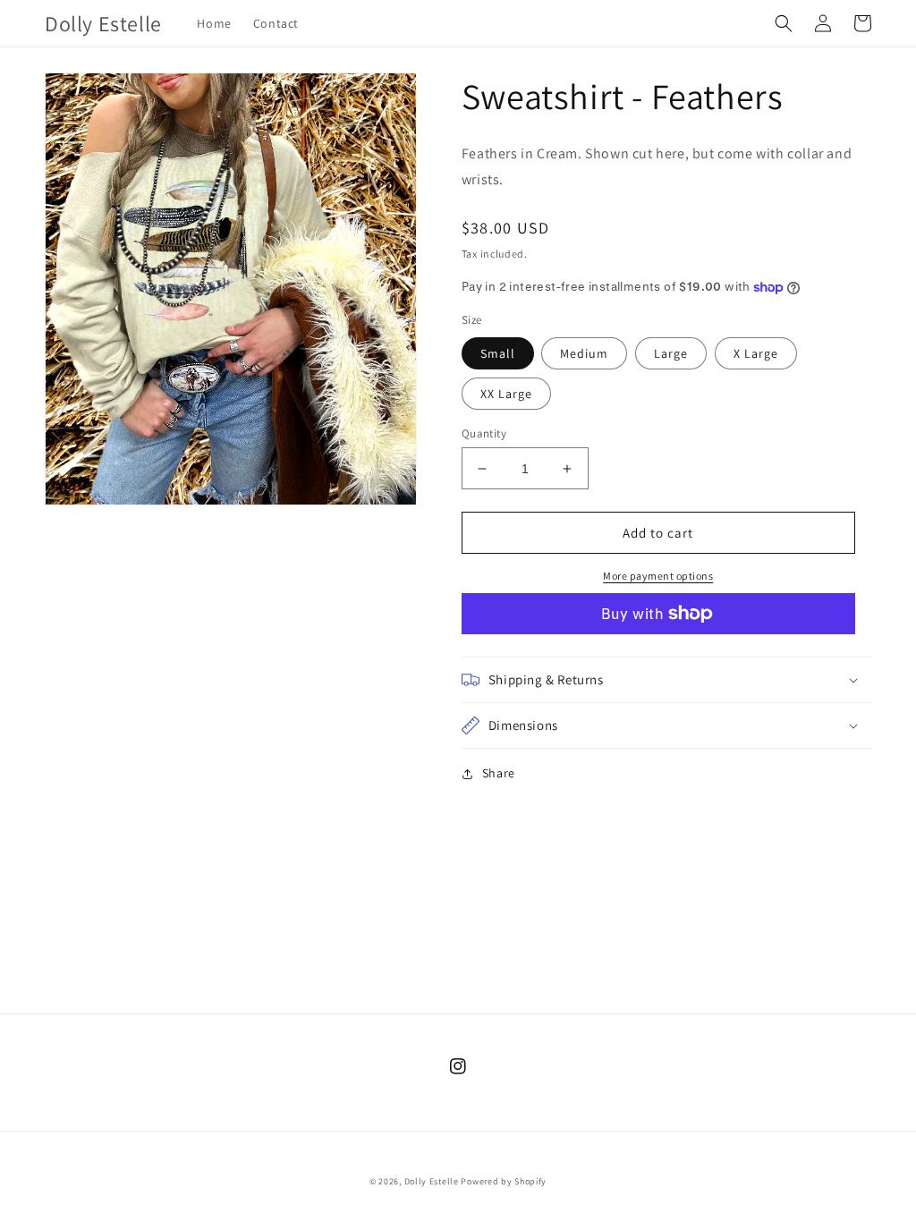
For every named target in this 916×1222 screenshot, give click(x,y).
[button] (783, 23)
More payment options (658, 575)
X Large (756, 353)
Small (497, 353)
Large (671, 353)
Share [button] (498, 773)
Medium (584, 353)
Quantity (484, 433)
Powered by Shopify (504, 1181)
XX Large (506, 394)
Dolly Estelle (431, 1181)
